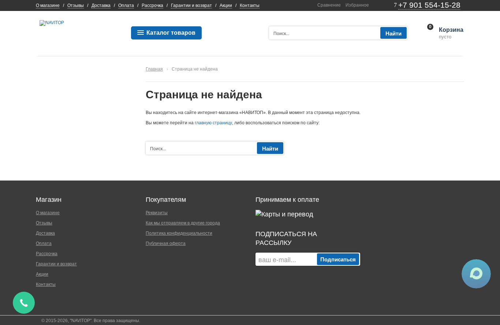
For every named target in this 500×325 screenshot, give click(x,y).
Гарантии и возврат (191, 5)
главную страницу (213, 122)
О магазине (48, 5)
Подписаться (338, 259)
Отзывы (75, 5)
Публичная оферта (166, 243)
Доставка (101, 5)
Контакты (250, 5)
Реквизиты (157, 212)
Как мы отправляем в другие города (183, 223)
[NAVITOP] (52, 22)
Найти (393, 33)
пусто (450, 33)
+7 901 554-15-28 (429, 5)
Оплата (126, 5)
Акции (226, 5)
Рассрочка (152, 5)
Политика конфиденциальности (179, 233)
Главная (154, 69)
